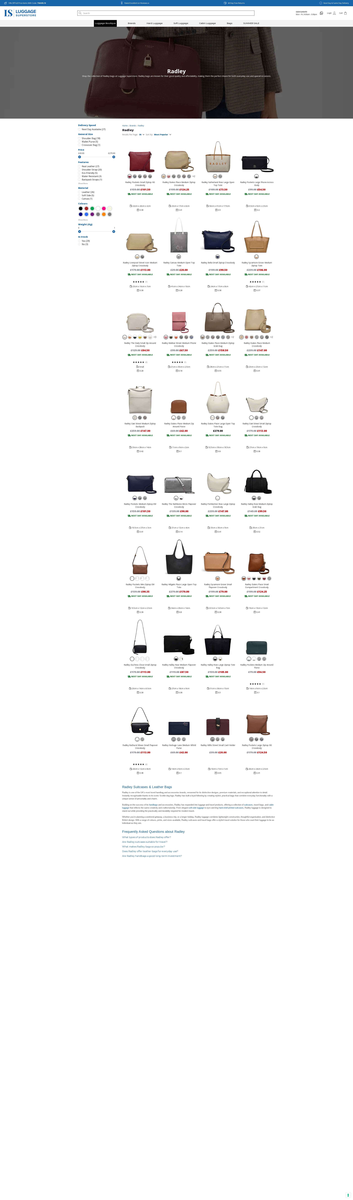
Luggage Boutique (105, 23)
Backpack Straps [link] (92, 179)
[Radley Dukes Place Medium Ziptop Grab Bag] (218, 315)
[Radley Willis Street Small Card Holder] (218, 717)
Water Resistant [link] (91, 176)
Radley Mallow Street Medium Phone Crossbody (179, 344)
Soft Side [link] (88, 195)
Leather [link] (88, 192)
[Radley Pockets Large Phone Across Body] (256, 154)
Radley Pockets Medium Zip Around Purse (256, 666)
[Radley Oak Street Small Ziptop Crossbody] (256, 396)
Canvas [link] (87, 198)
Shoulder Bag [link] (91, 138)
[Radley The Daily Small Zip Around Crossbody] (140, 315)
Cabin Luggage (207, 23)
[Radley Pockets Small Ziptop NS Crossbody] (140, 154)
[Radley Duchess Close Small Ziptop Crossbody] (140, 637)
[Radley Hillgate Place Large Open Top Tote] (179, 556)
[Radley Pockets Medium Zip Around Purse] (256, 637)
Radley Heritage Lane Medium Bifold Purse (179, 746)
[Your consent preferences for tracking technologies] (348, 1195)
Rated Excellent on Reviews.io (137, 3)
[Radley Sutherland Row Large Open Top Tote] (218, 154)
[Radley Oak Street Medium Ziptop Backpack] (140, 396)
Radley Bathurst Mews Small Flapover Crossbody (140, 746)
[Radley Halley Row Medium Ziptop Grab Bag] (256, 476)
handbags (153, 805)
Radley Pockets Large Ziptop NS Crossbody (257, 746)
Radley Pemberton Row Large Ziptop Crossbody (218, 505)
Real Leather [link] (90, 166)
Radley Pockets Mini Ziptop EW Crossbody (140, 586)
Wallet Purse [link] (90, 141)
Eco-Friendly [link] (89, 172)
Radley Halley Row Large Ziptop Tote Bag (218, 666)
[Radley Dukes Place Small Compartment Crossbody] (256, 556)
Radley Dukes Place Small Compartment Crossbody (257, 586)
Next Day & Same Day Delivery (336, 3)
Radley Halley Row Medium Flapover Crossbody (179, 666)
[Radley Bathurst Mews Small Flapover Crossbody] (140, 717)
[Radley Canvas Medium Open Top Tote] (179, 235)
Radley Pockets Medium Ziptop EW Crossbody (140, 505)
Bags (229, 23)
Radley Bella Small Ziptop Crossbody (218, 262)
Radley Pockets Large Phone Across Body (257, 183)
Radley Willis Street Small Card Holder (218, 745)
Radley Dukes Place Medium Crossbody (257, 344)
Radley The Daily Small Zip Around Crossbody (140, 344)
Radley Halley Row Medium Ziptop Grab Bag (257, 505)
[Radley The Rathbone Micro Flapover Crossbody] (179, 476)
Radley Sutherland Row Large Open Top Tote (218, 183)
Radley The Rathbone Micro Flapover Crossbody (179, 505)
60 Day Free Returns (236, 3)
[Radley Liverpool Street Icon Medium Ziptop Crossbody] (140, 235)
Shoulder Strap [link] (92, 169)
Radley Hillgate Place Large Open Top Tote (179, 586)
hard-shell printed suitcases (231, 808)
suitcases (248, 805)
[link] (80, 208)
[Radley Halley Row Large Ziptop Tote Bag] (218, 637)
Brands (132, 23)
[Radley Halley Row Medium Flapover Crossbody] (179, 637)
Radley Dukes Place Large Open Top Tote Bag (218, 425)
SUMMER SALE (251, 23)
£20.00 (81, 153)
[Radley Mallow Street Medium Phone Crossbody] (179, 315)
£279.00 (111, 153)
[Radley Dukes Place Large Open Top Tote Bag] (218, 396)
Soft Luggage (181, 23)
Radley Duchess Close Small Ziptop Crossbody (140, 666)
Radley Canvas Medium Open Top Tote (179, 264)
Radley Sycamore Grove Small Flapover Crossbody (218, 586)
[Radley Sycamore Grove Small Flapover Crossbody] (218, 556)
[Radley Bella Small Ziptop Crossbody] (218, 235)
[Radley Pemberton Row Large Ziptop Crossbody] (218, 476)
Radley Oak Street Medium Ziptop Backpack (140, 425)
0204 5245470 (301, 11)
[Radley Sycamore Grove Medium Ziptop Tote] (256, 235)
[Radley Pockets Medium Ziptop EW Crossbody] (140, 476)
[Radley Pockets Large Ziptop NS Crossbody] (256, 717)
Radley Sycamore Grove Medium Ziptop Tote (257, 264)
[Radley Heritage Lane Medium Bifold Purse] (179, 717)
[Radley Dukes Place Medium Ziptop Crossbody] (179, 154)
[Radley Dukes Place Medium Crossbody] (256, 315)
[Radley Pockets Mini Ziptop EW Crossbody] (140, 556)
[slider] (79, 157)
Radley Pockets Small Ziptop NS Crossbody (140, 183)
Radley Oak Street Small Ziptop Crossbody (257, 425)
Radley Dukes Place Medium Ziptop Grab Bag (218, 344)
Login (329, 13)
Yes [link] (86, 240)
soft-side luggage (196, 808)
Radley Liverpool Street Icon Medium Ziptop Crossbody (140, 264)
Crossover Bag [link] (91, 144)
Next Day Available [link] (93, 129)
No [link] (85, 244)
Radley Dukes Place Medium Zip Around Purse (179, 425)
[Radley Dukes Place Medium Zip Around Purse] (179, 396)
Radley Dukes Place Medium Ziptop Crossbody (179, 183)
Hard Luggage (155, 23)
